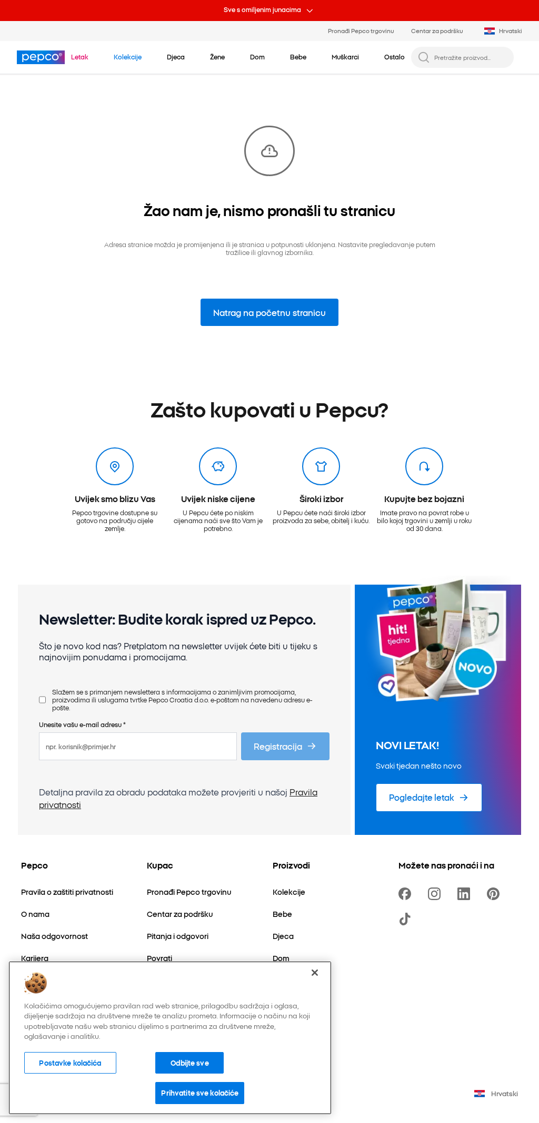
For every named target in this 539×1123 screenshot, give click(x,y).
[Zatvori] (314, 972)
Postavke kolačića (70, 1062)
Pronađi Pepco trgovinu (361, 30)
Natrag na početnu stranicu (269, 312)
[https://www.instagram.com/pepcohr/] (436, 893)
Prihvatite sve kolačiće (199, 1092)
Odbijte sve (189, 1062)
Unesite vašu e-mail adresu (82, 724)
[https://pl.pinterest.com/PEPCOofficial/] (495, 893)
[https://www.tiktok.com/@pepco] (406, 919)
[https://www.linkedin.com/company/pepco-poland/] (465, 893)
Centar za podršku (437, 30)
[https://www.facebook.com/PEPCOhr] (406, 893)
